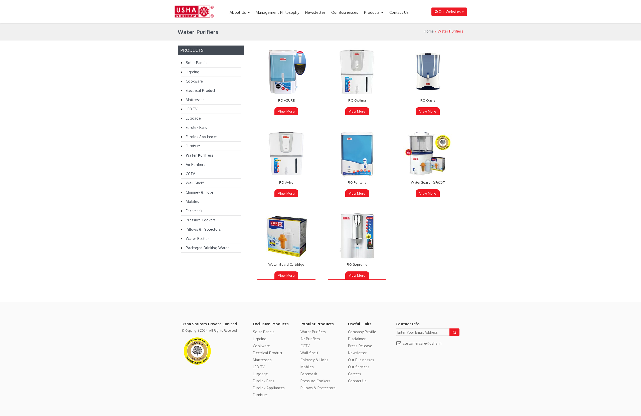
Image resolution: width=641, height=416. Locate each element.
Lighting (192, 72)
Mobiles (192, 201)
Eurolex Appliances (202, 137)
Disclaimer (357, 339)
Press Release (360, 346)
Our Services (359, 367)
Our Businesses (344, 12)
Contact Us (399, 12)
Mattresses (195, 100)
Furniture (193, 146)
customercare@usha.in (421, 343)
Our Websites (450, 12)
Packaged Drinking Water (207, 248)
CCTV (190, 174)
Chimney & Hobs (200, 192)
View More (286, 111)
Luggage (193, 118)
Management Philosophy (277, 12)
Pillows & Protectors (203, 229)
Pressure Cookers (201, 220)
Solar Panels (197, 63)
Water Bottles (198, 238)
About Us (238, 12)
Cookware (194, 81)
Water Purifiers (199, 155)
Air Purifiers (195, 164)
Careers (354, 374)
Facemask (194, 211)
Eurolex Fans (196, 127)
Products (372, 12)
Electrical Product (200, 90)
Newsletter (315, 12)
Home (429, 31)
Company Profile (362, 332)
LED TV (192, 109)
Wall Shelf (195, 183)
